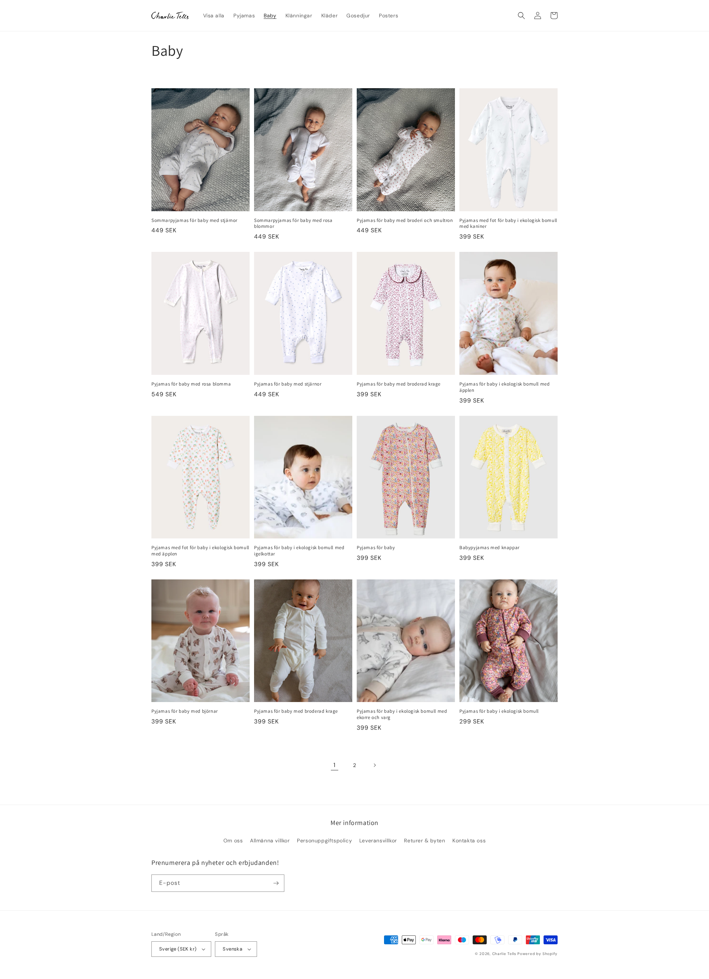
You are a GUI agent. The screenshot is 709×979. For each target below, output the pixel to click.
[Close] (445, 402)
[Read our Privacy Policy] (423, 530)
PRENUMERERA (354, 554)
